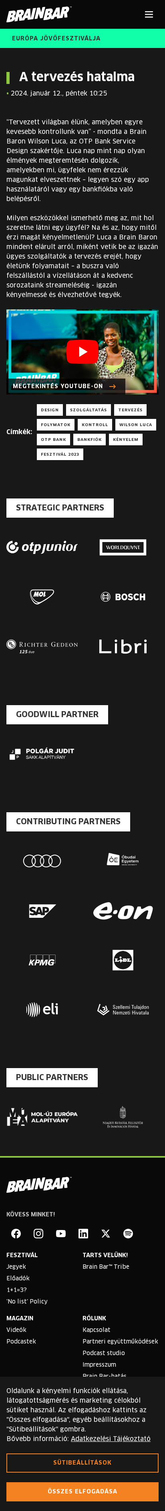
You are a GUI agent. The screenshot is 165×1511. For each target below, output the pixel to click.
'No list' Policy (27, 1302)
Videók (16, 1330)
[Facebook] (16, 1233)
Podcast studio (103, 1353)
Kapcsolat (96, 1330)
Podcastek (21, 1342)
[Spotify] (128, 1233)
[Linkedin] (83, 1233)
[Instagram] (38, 1233)
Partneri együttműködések (120, 1342)
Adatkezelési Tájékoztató (111, 1439)
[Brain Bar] (41, 14)
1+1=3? (16, 1290)
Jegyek (16, 1267)
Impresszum (99, 1365)
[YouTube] (60, 1233)
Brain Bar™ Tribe (105, 1267)
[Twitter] (105, 1233)
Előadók (18, 1279)
